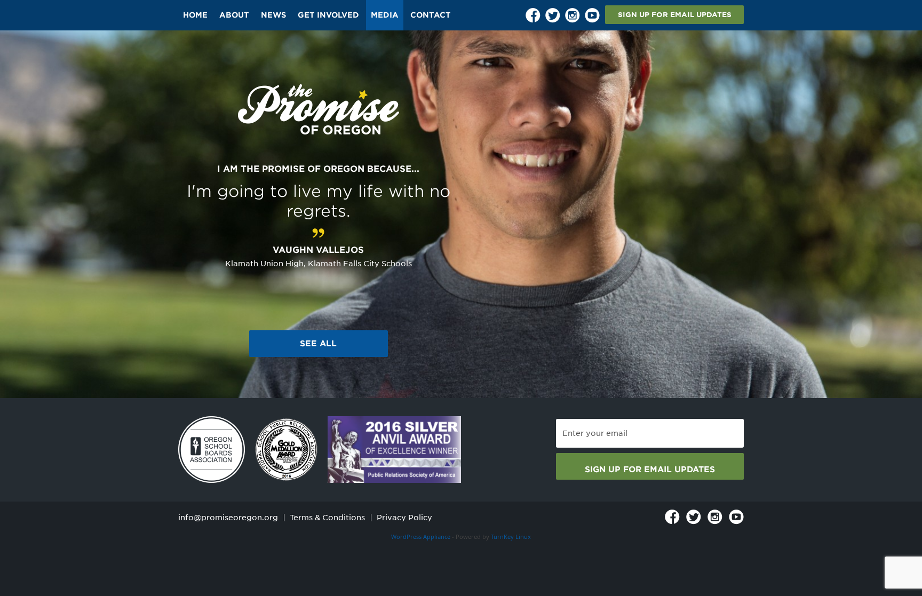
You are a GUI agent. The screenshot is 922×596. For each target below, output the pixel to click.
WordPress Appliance (420, 537)
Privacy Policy (404, 517)
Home (195, 15)
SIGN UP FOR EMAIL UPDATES (675, 15)
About (234, 15)
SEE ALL (318, 343)
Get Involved (328, 15)
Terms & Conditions (327, 517)
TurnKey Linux (511, 537)
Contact (430, 15)
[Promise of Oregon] (318, 110)
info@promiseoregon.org (228, 517)
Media (385, 15)
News (273, 15)
